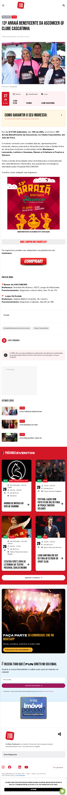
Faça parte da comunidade (17, 650)
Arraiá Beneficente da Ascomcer (16, 328)
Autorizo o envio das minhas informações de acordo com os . (29, 691)
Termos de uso (49, 691)
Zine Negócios (10, 754)
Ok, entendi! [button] (33, 789)
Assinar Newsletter (32, 685)
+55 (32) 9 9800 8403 (20, 775)
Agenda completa (32, 578)
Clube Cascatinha (48, 103)
